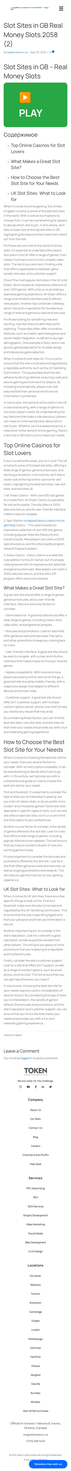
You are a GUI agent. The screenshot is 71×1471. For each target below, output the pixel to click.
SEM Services (36, 1206)
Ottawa (35, 1366)
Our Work (35, 1119)
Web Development (35, 1242)
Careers (35, 1146)
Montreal (35, 1347)
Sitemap (43, 1459)
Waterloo (35, 1284)
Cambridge (35, 1312)
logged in (26, 1058)
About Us (35, 1110)
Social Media (35, 1233)
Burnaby (35, 1393)
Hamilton (35, 1356)
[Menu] (61, 9)
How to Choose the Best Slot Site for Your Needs (35, 180)
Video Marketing (35, 1224)
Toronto (35, 1293)
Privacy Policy (31, 1459)
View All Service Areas (35, 1411)
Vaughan (36, 1375)
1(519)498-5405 (35, 1441)
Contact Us (35, 1128)
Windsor (35, 1402)
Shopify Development (35, 1215)
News (18, 1035)
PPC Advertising (35, 1188)
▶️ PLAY (30, 104)
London (35, 1329)
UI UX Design (35, 1251)
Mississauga (35, 1339)
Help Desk (35, 1164)
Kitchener (35, 1276)
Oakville (35, 1383)
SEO (35, 1197)
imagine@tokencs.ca (35, 1434)
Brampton (35, 1302)
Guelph (35, 1320)
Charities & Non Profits (35, 1155)
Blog (35, 1137)
